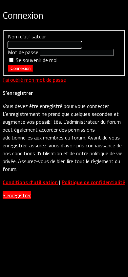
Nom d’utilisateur (27, 36)
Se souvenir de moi (35, 60)
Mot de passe (23, 52)
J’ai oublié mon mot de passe (34, 80)
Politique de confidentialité (93, 182)
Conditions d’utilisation (30, 182)
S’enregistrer (17, 195)
